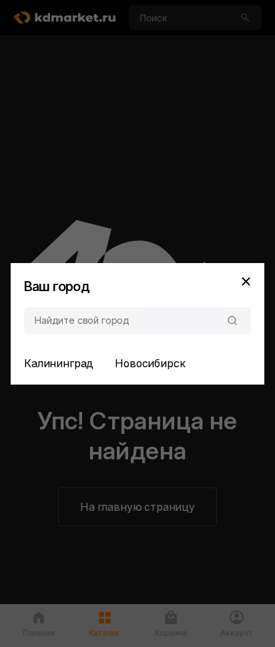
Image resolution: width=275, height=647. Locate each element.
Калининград (58, 363)
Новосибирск (150, 363)
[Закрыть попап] (245, 281)
